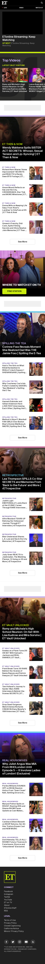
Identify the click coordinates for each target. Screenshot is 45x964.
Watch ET (39, 8)
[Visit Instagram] (19, 942)
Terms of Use (10, 920)
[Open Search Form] (42, 3)
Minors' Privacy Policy (14, 931)
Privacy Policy (10, 923)
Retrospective (13, 475)
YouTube (8, 899)
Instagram (8, 894)
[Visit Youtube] (26, 942)
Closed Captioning (12, 925)
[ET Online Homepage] (5, 3)
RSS (6, 910)
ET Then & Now (12, 144)
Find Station (14, 291)
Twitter (7, 897)
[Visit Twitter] (13, 942)
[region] (22, 23)
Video (21, 8)
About (7, 905)
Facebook (8, 891)
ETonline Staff (10, 908)
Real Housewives (14, 760)
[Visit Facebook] (6, 942)
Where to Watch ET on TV (21, 285)
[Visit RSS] (33, 942)
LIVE (5, 8)
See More (22, 241)
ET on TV (8, 902)
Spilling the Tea (14, 343)
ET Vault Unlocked (15, 625)
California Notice (11, 928)
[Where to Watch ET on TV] (22, 273)
